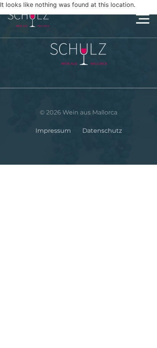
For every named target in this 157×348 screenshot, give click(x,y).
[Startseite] (29, 19)
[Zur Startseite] (78, 54)
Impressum (53, 130)
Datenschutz (102, 130)
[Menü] (115, 19)
